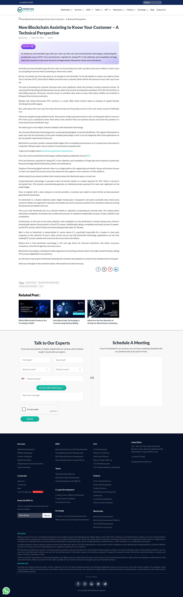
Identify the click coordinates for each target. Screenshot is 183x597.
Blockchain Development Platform (106, 520)
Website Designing (24, 453)
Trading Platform (100, 488)
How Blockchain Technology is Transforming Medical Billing (66, 321)
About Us (21, 481)
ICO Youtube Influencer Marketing (106, 467)
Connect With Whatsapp (50, 388)
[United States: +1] (23, 378)
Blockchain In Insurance (102, 527)
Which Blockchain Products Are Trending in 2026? (33, 321)
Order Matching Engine (102, 485)
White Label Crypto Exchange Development (72, 520)
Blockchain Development (103, 516)
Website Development (26, 449)
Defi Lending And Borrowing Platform (70, 460)
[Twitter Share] (104, 269)
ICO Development (100, 449)
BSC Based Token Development (67, 477)
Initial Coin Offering (101, 453)
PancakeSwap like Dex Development (69, 453)
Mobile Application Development (30, 464)
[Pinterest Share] (110, 269)
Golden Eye (97, 495)
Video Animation (24, 467)
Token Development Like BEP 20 (67, 481)
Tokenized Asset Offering (65, 474)
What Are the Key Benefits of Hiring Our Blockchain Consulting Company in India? (102, 321)
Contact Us (21, 485)
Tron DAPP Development (103, 524)
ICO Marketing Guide (101, 464)
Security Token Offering (102, 460)
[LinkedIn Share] (116, 269)
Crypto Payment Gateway (65, 499)
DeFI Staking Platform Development (69, 456)
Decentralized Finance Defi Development (71, 449)
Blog (19, 488)
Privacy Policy (91, 577)
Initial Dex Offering (100, 456)
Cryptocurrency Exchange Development (70, 516)
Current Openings (24, 492)
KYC (88, 155)
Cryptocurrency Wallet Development (69, 495)
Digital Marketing (24, 460)
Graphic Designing (24, 456)
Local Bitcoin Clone (62, 502)
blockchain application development (57, 151)
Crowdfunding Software (102, 499)
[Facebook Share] (98, 269)
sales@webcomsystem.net (141, 462)
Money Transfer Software (103, 502)
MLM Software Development (104, 492)
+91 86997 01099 (26, 2)
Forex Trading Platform (102, 481)
